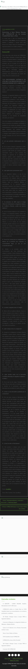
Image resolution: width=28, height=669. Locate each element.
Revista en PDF (5, 51)
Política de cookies (14, 660)
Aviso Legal (7, 658)
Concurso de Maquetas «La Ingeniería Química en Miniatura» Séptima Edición (14, 623)
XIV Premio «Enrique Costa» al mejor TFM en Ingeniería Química (14, 644)
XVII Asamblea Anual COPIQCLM (11, 636)
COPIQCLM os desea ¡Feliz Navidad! (11, 640)
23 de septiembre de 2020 (8, 29)
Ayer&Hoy (8, 489)
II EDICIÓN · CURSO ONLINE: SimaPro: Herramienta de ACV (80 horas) (14, 604)
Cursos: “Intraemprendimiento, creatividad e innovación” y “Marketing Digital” (12, 501)
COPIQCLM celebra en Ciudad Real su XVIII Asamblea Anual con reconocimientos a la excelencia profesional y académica (14, 611)
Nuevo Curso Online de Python (10, 633)
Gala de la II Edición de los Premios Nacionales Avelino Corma (14, 628)
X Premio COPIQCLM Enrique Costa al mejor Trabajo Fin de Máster (14, 507)
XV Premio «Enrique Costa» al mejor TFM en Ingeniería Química (14, 617)
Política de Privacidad (18, 658)
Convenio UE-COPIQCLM (9, 649)
